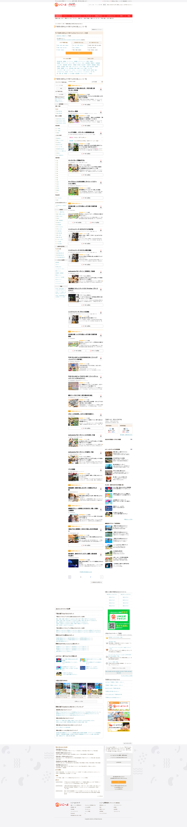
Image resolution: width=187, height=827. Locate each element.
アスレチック (75, 66)
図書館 (62, 68)
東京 (68, 18)
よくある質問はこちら (118, 787)
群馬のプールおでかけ (94, 630)
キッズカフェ (86, 71)
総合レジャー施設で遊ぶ (61, 720)
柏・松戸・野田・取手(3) (78, 45)
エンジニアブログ (103, 813)
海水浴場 (71, 68)
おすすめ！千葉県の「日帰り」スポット (114, 682)
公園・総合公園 (90, 66)
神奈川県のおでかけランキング (77, 715)
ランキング (88, 16)
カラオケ (71, 71)
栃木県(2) (78, 39)
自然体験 (57, 262)
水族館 (91, 61)
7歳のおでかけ (125, 602)
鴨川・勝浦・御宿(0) (77, 49)
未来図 (115, 807)
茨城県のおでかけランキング (79, 712)
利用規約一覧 (73, 807)
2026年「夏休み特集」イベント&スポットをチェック (60, 289)
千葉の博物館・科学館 (83, 762)
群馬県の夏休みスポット (86, 638)
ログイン (130, 1)
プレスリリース (117, 811)
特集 (129, 16)
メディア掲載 (87, 811)
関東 (66, 18)
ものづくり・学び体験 (59, 277)
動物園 (75, 61)
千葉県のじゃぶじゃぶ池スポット (64, 649)
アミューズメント (78, 71)
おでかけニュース (111, 16)
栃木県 (113, 671)
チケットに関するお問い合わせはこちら (119, 785)
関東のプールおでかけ (61, 630)
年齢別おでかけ (98, 16)
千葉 (73, 18)
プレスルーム (87, 809)
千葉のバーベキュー (72, 750)
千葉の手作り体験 (66, 754)
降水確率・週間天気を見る (126, 434)
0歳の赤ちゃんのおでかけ (112, 594)
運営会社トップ (103, 805)
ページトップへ (128, 743)
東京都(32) (59, 39)
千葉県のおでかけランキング (91, 713)
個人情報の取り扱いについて (118, 776)
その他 (90, 73)
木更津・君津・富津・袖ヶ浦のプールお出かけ (67, 620)
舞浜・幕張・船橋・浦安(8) (63, 45)
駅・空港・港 (60, 73)
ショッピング (79, 70)
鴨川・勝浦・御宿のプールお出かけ (79, 623)
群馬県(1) (74, 39)
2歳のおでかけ (112, 597)
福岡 (113, 18)
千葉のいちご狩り (91, 766)
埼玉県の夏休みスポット (61, 639)
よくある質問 (87, 807)
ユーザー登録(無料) (123, 1)
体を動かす (74, 722)
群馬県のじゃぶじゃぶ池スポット (64, 648)
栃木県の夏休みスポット (74, 638)
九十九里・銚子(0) (92, 47)
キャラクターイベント (59, 283)
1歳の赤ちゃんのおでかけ (126, 594)
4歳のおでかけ (112, 600)
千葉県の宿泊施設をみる (85, 572)
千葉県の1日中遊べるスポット (112, 691)
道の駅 (92, 70)
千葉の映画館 (76, 762)
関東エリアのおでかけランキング (64, 712)
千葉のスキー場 (67, 766)
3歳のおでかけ (125, 597)
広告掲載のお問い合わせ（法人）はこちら (118, 778)
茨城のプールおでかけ (72, 630)
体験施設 (94, 64)
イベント (65, 16)
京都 (96, 18)
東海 (79, 18)
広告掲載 (72, 809)
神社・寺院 (68, 66)
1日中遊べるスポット (128, 4)
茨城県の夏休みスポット (61, 638)
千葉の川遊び (58, 759)
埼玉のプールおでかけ (61, 632)
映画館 (96, 66)
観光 (96, 70)
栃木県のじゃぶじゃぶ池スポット (80, 646)
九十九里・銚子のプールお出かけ (79, 622)
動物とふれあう (120, 4)
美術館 (58, 66)
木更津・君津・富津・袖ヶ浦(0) (95, 45)
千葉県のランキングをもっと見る (118, 668)
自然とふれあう (59, 722)
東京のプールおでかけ (83, 632)
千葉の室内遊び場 (68, 762)
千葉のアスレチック (86, 757)
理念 (100, 807)
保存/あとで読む (115, 1)
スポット (58, 16)
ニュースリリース (74, 811)
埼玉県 (121, 671)
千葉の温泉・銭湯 (59, 766)
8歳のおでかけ (112, 605)
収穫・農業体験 (67, 722)
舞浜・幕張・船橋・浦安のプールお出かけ (66, 619)
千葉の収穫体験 (83, 754)
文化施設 (63, 66)
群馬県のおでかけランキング (62, 713)
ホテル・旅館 (83, 68)
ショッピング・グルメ (59, 268)
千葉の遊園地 (58, 750)
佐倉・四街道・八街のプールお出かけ (65, 625)
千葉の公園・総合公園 (95, 757)
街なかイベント (58, 279)
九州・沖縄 (109, 18)
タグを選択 (61, 94)
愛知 (81, 18)
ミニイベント (58, 281)
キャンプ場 (71, 63)
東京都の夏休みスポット (86, 639)
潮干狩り (70, 64)
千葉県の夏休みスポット (74, 639)
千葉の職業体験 (90, 754)
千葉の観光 (95, 750)
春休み (108, 4)
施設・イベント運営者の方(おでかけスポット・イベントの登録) (75, 777)
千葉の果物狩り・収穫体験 (61, 767)
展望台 (98, 64)
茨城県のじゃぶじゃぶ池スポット (64, 646)
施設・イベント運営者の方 (76, 805)
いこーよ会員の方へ (119, 788)
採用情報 (101, 811)
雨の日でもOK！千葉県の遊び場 (112, 688)
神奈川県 (119, 673)
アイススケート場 (61, 70)
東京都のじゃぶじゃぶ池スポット (80, 649)
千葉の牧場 (84, 750)
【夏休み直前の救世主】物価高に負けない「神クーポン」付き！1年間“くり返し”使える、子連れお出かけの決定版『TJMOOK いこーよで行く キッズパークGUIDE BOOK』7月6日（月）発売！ (82, 787)
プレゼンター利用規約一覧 (90, 805)
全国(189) (58, 35)
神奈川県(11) (64, 39)
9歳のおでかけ (125, 605)
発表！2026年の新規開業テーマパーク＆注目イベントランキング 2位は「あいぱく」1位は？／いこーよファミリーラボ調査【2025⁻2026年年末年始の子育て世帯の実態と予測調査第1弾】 (82, 792)
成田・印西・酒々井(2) (62, 47)
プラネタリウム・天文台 (62, 71)
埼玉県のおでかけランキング (77, 713)
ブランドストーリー (118, 805)
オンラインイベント (76, 16)
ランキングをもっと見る (126, 675)
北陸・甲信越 (86, 18)
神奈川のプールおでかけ (95, 632)
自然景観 (88, 63)
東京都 (129, 671)
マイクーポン (106, 1)
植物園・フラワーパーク (62, 63)
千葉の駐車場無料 (77, 757)
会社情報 (115, 809)
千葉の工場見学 (59, 754)
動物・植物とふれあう (73, 720)
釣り (83, 63)
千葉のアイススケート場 (75, 766)
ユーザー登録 (58, 777)
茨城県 (109, 671)
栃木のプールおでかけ (83, 630)
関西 (92, 18)
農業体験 (65, 64)
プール (66, 68)
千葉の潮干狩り (84, 766)
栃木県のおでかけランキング (93, 712)
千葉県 (125, 671)
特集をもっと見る (128, 519)
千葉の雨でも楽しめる (60, 762)
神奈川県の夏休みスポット (62, 641)
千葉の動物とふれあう (75, 754)
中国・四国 (103, 18)
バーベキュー (78, 63)
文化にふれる (90, 720)
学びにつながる (83, 720)
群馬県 (117, 671)
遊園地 (64, 61)
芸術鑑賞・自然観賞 (59, 273)
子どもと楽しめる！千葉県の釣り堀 (113, 694)
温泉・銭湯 (76, 68)
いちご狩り (59, 64)
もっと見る (99, 796)
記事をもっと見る (79, 701)
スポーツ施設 (82, 66)
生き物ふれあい (58, 266)
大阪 (94, 18)
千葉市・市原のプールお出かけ (63, 623)
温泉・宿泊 (84, 722)
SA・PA (92, 71)
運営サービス (102, 809)
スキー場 (90, 68)
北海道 (62, 18)
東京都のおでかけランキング (62, 715)
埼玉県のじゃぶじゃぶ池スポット (80, 648)
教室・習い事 (86, 70)
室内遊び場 (59, 61)
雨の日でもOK (113, 4)
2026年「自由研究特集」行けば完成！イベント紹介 (60, 296)
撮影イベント (58, 270)
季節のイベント (58, 275)
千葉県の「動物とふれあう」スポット (114, 685)
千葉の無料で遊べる (69, 757)
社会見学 (83, 64)
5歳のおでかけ (125, 600)
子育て (121, 16)
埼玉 (76, 18)
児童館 (58, 68)
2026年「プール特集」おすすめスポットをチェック (60, 293)
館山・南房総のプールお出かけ (63, 622)
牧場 (88, 61)
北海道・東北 (57, 18)
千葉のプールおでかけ (72, 632)
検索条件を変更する (97, 582)
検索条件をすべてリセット (97, 29)
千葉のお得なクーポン (60, 757)
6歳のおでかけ (112, 602)
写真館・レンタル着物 (69, 73)
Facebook (73, 813)
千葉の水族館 (97, 762)
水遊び (79, 722)
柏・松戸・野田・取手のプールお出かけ (85, 619)
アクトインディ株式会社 (114, 802)
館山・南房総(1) (76, 47)
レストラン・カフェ (70, 70)
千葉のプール (90, 750)
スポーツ (57, 264)
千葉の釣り (79, 750)
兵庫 (98, 18)
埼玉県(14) (69, 39)
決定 (79, 53)
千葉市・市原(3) (61, 49)
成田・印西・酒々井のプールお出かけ (87, 620)
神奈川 (71, 18)
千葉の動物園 (64, 750)
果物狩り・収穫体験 (95, 63)
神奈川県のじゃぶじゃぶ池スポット (64, 651)
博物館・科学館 (76, 64)
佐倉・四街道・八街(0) (93, 49)
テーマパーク (70, 61)
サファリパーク (82, 61)
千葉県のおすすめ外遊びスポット (113, 697)
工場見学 (89, 64)
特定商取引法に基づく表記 (76, 815)
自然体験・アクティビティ (81, 73)
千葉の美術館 (91, 762)
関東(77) (64, 35)
